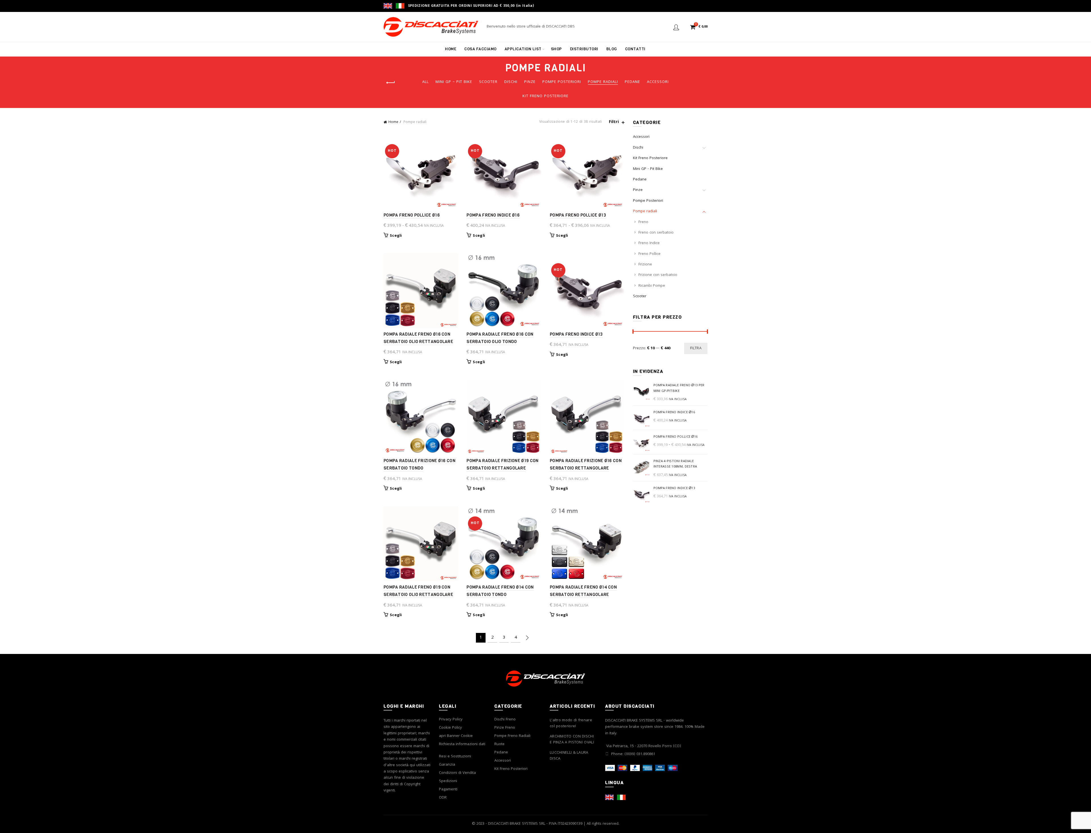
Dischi (510, 82)
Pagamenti (448, 789)
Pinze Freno (504, 728)
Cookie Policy (450, 728)
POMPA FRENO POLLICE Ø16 (412, 215)
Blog (611, 49)
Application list (523, 49)
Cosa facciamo (480, 49)
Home (450, 49)
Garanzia (447, 765)
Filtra (695, 348)
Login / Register (676, 27)
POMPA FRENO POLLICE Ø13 (578, 215)
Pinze (530, 82)
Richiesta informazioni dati (462, 744)
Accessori (658, 82)
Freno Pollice (649, 254)
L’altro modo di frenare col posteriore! (571, 724)
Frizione (645, 264)
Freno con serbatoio (656, 233)
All (425, 82)
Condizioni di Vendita (457, 773)
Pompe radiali (603, 82)
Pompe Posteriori (561, 82)
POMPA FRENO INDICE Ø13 (576, 334)
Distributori (584, 49)
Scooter (488, 82)
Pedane (632, 82)
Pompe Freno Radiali (512, 736)
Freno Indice (649, 243)
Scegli (396, 235)
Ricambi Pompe (651, 286)
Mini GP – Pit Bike (454, 82)
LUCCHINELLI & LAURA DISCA (569, 756)
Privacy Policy (451, 719)
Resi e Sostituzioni (455, 756)
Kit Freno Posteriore (545, 96)
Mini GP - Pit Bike (648, 169)
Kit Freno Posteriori (511, 769)
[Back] (391, 82)
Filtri (614, 122)
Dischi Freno (505, 719)
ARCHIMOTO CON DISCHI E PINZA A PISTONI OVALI (572, 740)
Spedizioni (448, 781)
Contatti (635, 49)
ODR (443, 798)
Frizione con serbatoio (657, 275)
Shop (556, 49)
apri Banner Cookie (456, 736)
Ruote (499, 744)
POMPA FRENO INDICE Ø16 (493, 215)
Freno (643, 222)
